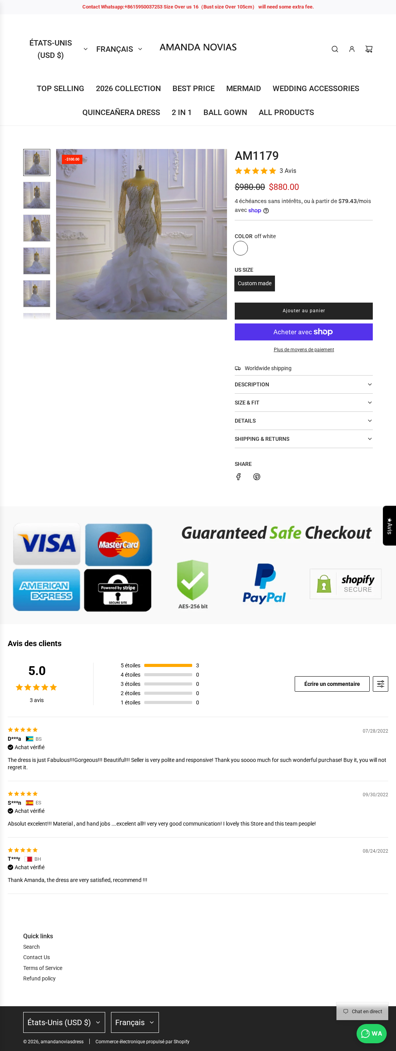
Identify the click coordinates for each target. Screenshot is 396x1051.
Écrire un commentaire (332, 684)
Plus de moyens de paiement (304, 349)
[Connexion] (351, 49)
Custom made (254, 283)
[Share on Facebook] (238, 477)
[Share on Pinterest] (256, 477)
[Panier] (368, 49)
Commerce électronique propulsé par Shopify (142, 1041)
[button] (62, 234)
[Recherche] (334, 49)
